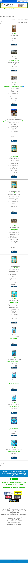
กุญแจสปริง (22, 487)
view (14, 33)
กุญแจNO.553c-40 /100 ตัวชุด (14, 361)
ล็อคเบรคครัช (10, 482)
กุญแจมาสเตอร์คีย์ (7, 487)
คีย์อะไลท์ (15, 487)
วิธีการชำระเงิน (19, 484)
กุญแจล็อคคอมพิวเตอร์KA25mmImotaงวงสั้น (12, 121)
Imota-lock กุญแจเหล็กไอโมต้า (7, 8)
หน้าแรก (4, 482)
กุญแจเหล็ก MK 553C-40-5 (14, 451)
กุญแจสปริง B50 (14, 338)
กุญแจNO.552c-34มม (14, 60)
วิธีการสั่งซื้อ (11, 484)
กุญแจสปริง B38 (14, 229)
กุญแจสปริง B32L (14, 193)
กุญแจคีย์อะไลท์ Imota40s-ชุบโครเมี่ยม (13, 86)
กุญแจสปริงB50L (14, 302)
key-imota (14, 37)
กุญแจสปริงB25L (14, 156)
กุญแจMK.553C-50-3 (14, 383)
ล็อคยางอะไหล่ (18, 482)
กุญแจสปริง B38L (14, 267)
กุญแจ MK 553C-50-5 (14, 428)
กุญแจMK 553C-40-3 (14, 406)
